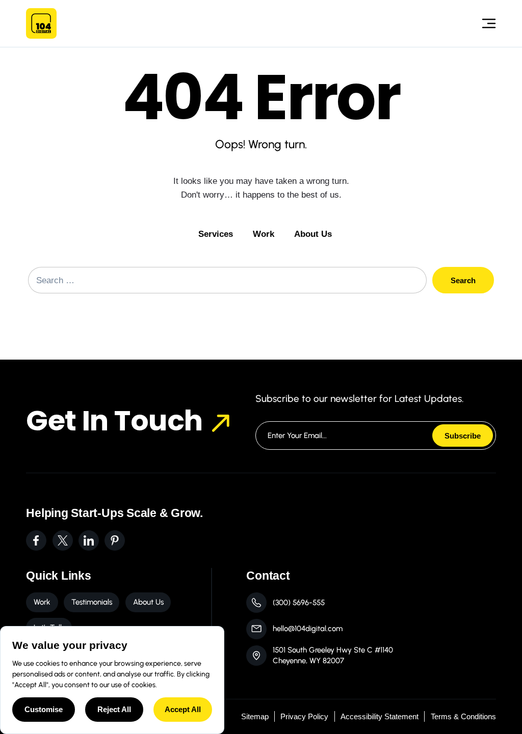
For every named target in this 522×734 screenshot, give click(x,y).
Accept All (183, 709)
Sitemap (255, 716)
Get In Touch (114, 421)
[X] (63, 540)
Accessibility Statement (380, 716)
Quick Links (58, 575)
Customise (43, 709)
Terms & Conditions (463, 716)
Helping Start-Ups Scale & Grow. (114, 513)
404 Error (261, 97)
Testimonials (91, 602)
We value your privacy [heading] (69, 645)
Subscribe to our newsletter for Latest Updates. (359, 398)
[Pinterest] (115, 540)
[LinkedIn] (89, 540)
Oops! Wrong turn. (261, 144)
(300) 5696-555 (299, 602)
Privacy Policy (304, 716)
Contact (268, 575)
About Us (313, 234)
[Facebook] (36, 540)
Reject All (114, 709)
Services (215, 234)
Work (263, 234)
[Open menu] (484, 23)
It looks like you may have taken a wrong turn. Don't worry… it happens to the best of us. (261, 188)
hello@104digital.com (308, 628)
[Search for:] (227, 280)
